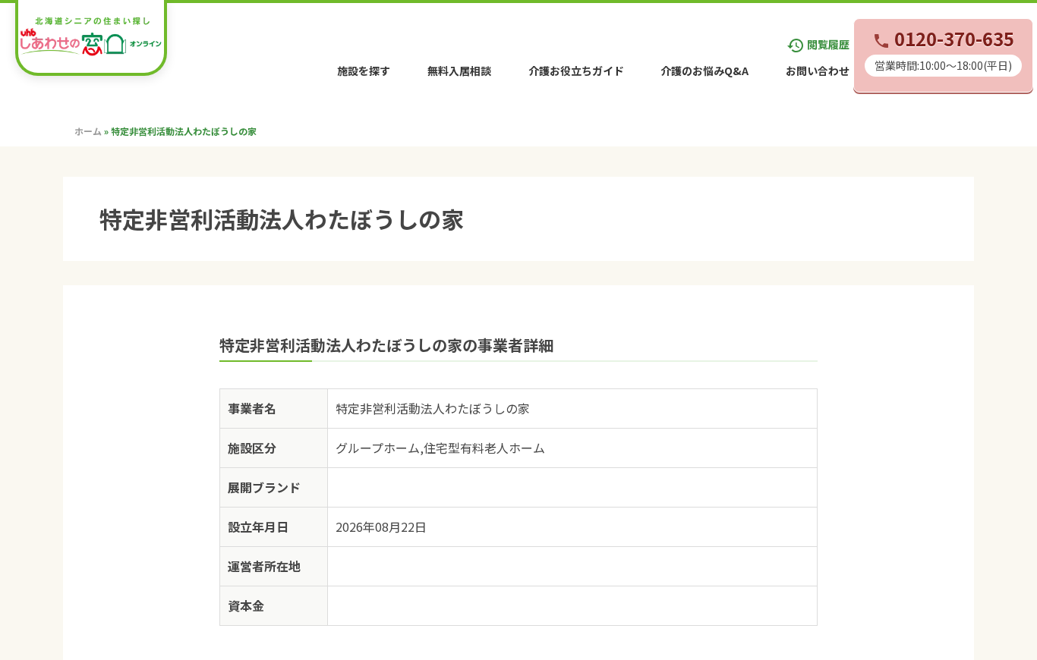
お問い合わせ (817, 70)
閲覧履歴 (817, 44)
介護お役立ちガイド (576, 70)
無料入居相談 (459, 70)
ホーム (88, 130)
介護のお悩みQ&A (704, 70)
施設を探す (363, 70)
